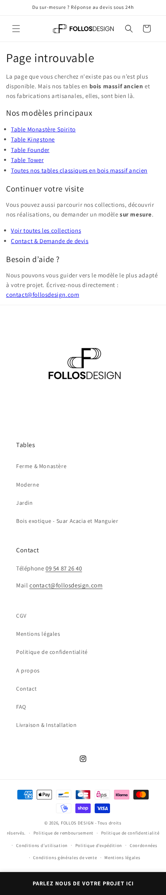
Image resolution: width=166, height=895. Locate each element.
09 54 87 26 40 (64, 568)
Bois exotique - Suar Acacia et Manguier (67, 521)
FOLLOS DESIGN (77, 823)
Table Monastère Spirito (43, 129)
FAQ (21, 706)
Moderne (27, 484)
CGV (21, 615)
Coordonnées (144, 845)
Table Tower (27, 160)
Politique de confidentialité (52, 652)
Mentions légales (38, 633)
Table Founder (30, 150)
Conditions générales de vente (65, 857)
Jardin (24, 502)
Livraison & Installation (46, 724)
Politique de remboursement (63, 833)
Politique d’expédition (98, 845)
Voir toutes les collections (46, 230)
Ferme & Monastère (41, 466)
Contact (26, 688)
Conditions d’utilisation (42, 845)
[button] (16, 28)
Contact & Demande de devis (50, 241)
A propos (28, 670)
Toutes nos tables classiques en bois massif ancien (79, 170)
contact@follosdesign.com (42, 294)
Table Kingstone (33, 139)
